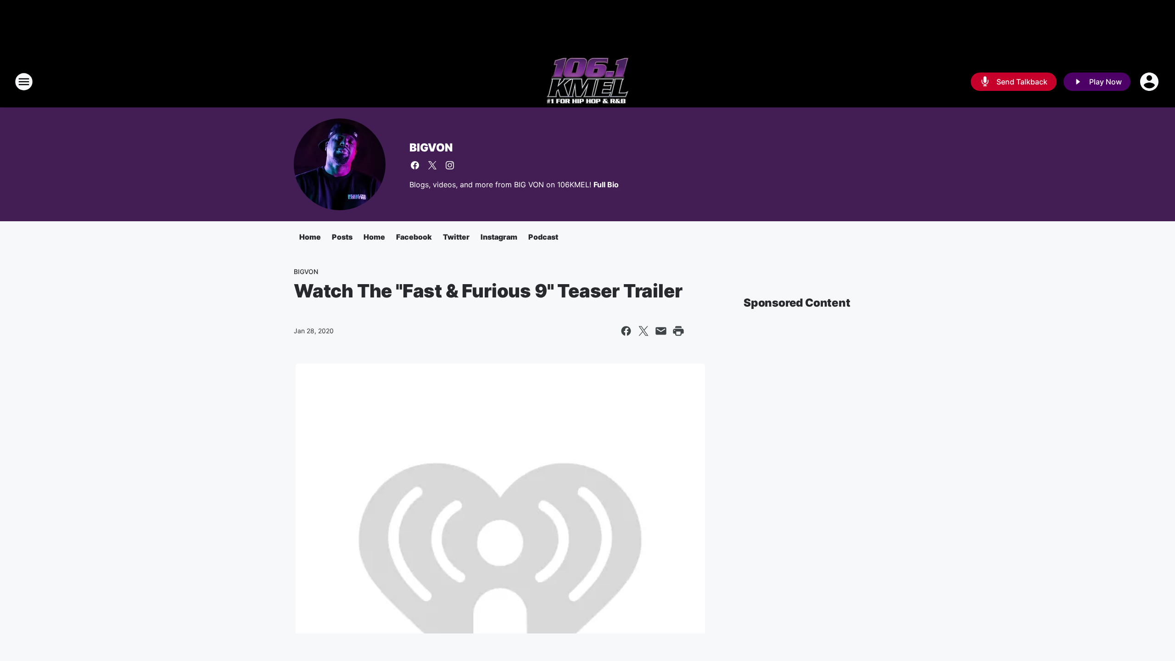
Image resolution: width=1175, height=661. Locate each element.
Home (310, 236)
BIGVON (431, 147)
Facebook (414, 236)
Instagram (499, 236)
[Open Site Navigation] (24, 82)
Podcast (543, 236)
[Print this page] (678, 331)
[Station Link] (587, 82)
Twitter (456, 236)
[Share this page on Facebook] (626, 331)
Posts (342, 236)
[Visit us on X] (432, 165)
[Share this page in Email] (661, 331)
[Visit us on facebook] (414, 165)
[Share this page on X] (643, 331)
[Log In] (1150, 82)
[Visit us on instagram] (449, 165)
